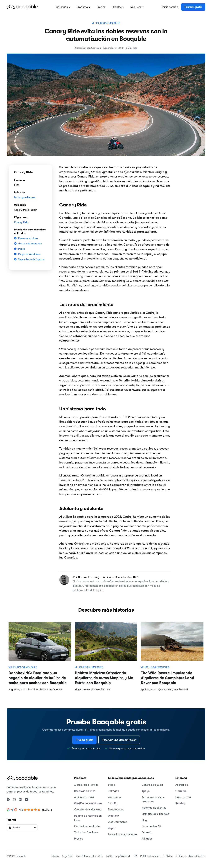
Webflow (113, 815)
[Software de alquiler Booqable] (22, 6)
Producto (83, 7)
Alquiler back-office (86, 784)
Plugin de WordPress (29, 254)
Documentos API (152, 826)
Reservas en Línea (28, 238)
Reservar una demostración (119, 739)
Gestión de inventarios (88, 803)
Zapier (112, 828)
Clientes (117, 7)
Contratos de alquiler (87, 826)
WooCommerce (117, 821)
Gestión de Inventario (30, 243)
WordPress (114, 797)
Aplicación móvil (84, 797)
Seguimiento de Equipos (31, 259)
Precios (101, 7)
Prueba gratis (193, 7)
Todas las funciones (86, 832)
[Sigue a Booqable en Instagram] (14, 799)
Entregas (113, 790)
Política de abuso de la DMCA (156, 856)
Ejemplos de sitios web (155, 813)
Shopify (112, 803)
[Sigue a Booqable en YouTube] (26, 799)
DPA (135, 856)
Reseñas (180, 803)
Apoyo (146, 790)
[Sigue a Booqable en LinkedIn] (20, 799)
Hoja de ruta (183, 797)
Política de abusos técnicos (190, 856)
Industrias (62, 7)
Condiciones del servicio (89, 856)
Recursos (136, 7)
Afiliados (147, 838)
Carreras (180, 790)
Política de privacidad (118, 856)
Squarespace (116, 809)
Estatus (55, 856)
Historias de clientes (154, 807)
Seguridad (67, 856)
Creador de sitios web (87, 809)
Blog (144, 820)
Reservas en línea (85, 790)
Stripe (111, 784)
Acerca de (181, 784)
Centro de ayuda (152, 784)
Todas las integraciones (122, 834)
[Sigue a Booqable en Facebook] (8, 799)
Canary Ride (21, 222)
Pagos (21, 248)
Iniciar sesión (170, 7)
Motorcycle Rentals (24, 197)
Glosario (147, 832)
